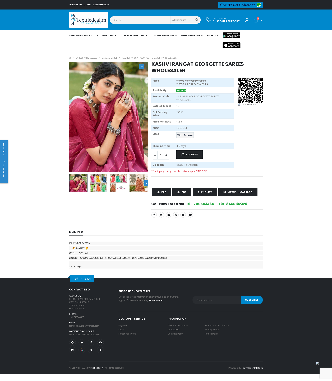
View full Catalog (240, 192)
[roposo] (82, 350)
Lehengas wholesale (135, 35)
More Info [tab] (76, 231)
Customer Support (226, 21)
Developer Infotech (253, 367)
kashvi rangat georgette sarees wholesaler (149, 58)
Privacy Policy (212, 329)
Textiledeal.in (96, 367)
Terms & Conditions (178, 325)
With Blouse (185, 135)
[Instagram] (72, 342)
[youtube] (190, 215)
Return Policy (211, 333)
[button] (258, 20)
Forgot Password (127, 333)
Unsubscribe (156, 300)
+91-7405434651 (77, 317)
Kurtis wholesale (164, 35)
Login (121, 329)
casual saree (109, 58)
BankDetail (3, 161)
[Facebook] (154, 215)
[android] (91, 350)
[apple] (100, 350)
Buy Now (192, 154)
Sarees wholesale (79, 35)
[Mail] (183, 215)
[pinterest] (72, 350)
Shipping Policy (175, 333)
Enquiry (206, 192)
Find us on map (77, 308)
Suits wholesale (106, 35)
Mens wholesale (190, 35)
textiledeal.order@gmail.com (84, 325)
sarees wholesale (86, 58)
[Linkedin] (168, 215)
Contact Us (173, 329)
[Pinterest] (176, 215)
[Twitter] (161, 215)
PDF (184, 192)
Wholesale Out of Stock (217, 325)
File (163, 192)
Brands (211, 35)
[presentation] (146, 183)
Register (122, 325)
